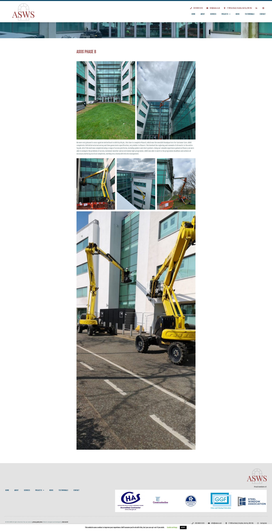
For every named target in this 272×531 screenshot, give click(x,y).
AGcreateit (65, 522)
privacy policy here (37, 522)
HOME (193, 14)
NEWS (237, 14)
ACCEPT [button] (183, 527)
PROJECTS (225, 14)
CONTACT (263, 14)
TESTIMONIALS (249, 14)
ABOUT (203, 14)
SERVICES (213, 14)
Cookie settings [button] (172, 527)
